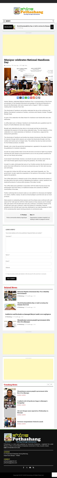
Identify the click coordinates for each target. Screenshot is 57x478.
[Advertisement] (28, 45)
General (19, 395)
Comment (9, 236)
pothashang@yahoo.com (10, 463)
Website (8, 267)
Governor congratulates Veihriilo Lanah (30, 421)
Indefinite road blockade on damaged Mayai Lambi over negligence (28, 314)
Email (8, 261)
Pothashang (8, 65)
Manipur (24, 395)
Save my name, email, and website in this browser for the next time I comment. (26, 274)
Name (8, 255)
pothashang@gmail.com (10, 461)
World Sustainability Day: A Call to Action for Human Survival (32, 26)
